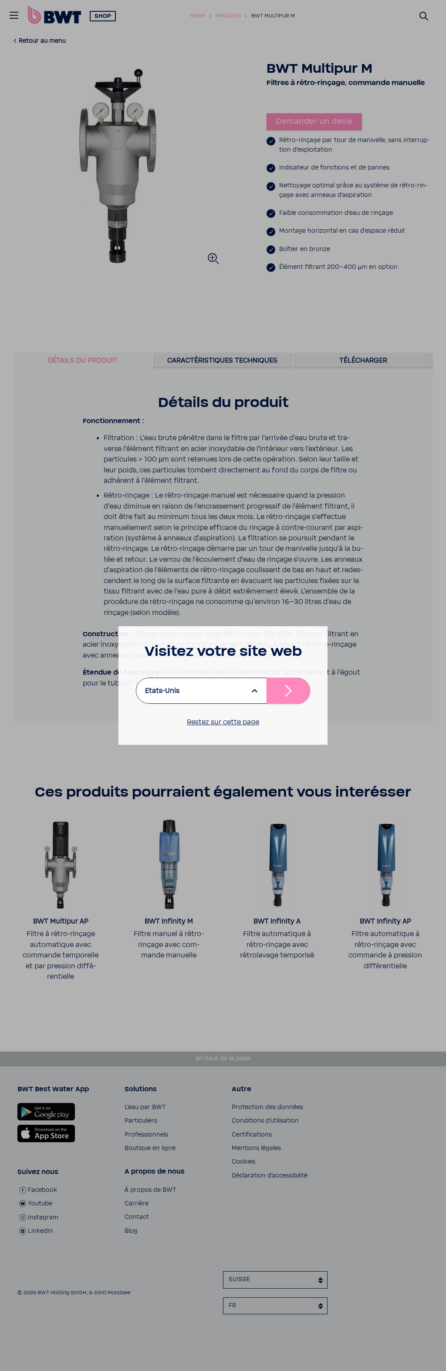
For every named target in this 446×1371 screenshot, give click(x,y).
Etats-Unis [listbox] (162, 691)
